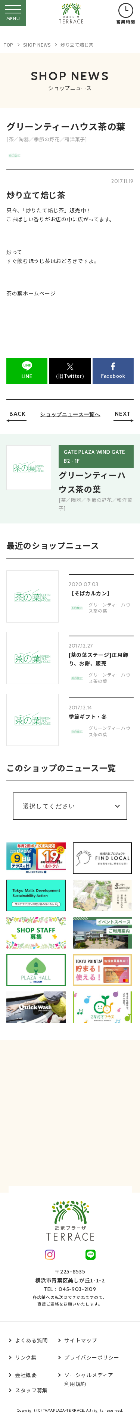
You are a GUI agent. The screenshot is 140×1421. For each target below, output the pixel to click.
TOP (8, 44)
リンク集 (26, 1357)
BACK (17, 413)
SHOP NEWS (37, 44)
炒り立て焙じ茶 (77, 44)
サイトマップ (80, 1340)
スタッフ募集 (31, 1390)
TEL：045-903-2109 (70, 1289)
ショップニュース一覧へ (70, 414)
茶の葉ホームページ (31, 293)
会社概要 (26, 1375)
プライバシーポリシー (91, 1357)
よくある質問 (31, 1340)
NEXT (123, 413)
